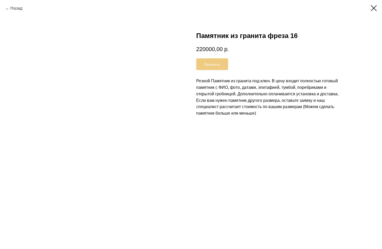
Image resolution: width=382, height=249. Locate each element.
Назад (16, 8)
